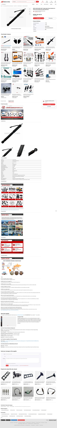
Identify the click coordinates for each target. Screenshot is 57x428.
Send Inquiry (38, 18)
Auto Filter (7, 340)
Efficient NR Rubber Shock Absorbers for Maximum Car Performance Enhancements (6, 95)
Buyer (37, 4)
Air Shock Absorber (43, 410)
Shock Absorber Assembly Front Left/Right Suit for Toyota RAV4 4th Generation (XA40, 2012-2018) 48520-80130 (17, 95)
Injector (24, 340)
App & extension (46, 4)
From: (4, 354)
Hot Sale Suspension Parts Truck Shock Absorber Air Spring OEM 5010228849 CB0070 (6, 79)
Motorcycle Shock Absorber (5, 410)
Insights (46, 422)
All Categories (4, 4)
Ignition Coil (13, 340)
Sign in (55, 2)
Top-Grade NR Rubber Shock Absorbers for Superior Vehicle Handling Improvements (17, 47)
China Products (15, 422)
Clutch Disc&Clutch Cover (4, 341)
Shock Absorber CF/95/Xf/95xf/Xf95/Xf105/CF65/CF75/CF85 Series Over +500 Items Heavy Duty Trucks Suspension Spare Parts (51, 79)
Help (41, 4)
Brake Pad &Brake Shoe (35, 340)
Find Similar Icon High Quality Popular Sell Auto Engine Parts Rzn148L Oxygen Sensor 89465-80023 (17, 398)
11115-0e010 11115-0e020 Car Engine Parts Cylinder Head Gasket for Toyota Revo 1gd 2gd (6, 382)
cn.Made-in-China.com (36, 423)
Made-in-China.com (25, 423)
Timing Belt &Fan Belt (29, 340)
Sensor (20, 340)
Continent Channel (38, 422)
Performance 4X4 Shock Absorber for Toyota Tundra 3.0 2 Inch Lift (28, 63)
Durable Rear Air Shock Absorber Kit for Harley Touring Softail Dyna (28, 95)
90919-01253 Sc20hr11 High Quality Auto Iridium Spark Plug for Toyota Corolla (5, 398)
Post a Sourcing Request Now (24, 365)
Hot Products (11, 422)
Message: (4, 358)
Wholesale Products (28, 422)
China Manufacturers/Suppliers (21, 422)
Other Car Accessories (19, 410)
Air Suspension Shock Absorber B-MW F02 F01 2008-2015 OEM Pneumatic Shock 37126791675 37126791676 (17, 79)
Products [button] (14, 1)
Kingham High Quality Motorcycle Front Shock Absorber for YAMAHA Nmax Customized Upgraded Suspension (6, 63)
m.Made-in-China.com (30, 423)
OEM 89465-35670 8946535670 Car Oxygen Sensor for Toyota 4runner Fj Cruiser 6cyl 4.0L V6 (51, 398)
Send (7, 365)
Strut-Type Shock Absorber (36, 410)
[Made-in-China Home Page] (5, 2)
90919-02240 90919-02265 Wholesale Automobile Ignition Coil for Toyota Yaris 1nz (40, 382)
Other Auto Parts (12, 410)
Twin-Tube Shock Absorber (27, 410)
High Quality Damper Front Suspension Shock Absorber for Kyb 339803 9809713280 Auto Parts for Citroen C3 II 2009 (28, 47)
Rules (55, 4)
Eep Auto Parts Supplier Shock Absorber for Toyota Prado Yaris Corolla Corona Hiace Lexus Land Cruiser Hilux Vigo (17, 63)
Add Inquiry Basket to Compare (16, 28)
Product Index (42, 422)
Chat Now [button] (51, 18)
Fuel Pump (17, 340)
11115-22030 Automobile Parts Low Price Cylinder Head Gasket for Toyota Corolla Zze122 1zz (28, 382)
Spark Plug (10, 340)
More (1, 417)
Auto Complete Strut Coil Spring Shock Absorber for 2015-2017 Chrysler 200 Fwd (39, 63)
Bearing (22, 340)
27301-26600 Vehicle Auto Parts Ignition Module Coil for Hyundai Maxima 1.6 (16, 382)
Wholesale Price (33, 422)
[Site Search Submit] (37, 2)
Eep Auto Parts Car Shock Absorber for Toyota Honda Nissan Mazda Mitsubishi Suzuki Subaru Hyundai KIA (51, 63)
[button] (47, 2)
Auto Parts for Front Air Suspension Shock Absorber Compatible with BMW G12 (39, 47)
